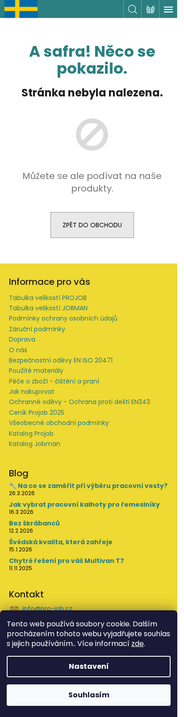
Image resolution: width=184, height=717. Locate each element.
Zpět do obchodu (92, 225)
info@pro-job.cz (47, 608)
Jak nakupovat (31, 391)
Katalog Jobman (34, 443)
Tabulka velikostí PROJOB (48, 297)
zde (137, 643)
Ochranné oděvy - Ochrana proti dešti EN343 (79, 401)
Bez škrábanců (34, 523)
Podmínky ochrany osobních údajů (63, 318)
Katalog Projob (31, 433)
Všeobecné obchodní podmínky (59, 422)
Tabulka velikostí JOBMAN (48, 308)
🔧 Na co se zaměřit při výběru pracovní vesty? (88, 486)
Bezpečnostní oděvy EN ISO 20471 (61, 360)
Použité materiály (36, 370)
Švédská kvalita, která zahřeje (61, 542)
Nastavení (89, 666)
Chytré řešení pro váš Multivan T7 (66, 561)
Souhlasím (88, 695)
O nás (18, 350)
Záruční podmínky (37, 329)
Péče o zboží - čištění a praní (54, 381)
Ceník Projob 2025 (36, 412)
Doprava (22, 339)
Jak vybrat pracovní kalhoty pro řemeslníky (84, 504)
